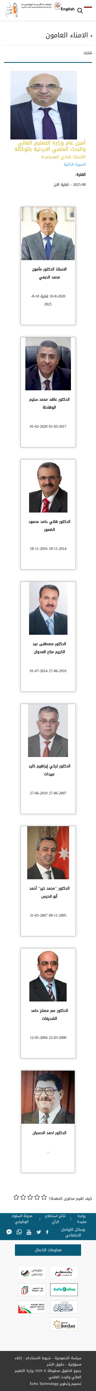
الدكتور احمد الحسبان (49, 1132)
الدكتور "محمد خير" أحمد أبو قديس (49, 892)
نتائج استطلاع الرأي (55, 1219)
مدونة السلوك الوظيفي (21, 1219)
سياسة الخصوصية (68, 1358)
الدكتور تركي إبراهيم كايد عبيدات (49, 770)
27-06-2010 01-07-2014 (48, 671)
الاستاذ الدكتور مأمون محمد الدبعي (49, 273)
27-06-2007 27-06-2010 (48, 793)
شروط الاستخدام (38, 1358)
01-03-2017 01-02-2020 (48, 426)
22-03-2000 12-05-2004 (48, 1037)
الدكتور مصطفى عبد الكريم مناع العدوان (49, 647)
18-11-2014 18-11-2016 (48, 548)
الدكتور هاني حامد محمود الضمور (49, 525)
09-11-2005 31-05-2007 (48, 915)
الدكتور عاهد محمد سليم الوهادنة (49, 403)
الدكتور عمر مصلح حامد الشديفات (49, 1014)
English (68, 9)
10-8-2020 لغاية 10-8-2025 (48, 300)
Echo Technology (44, 1383)
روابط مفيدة (81, 1219)
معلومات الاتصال (48, 1250)
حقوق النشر (56, 1364)
